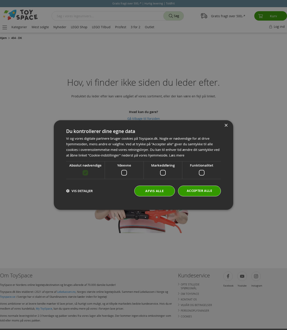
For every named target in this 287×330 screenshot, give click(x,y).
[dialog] (143, 165)
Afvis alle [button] (154, 191)
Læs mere (176, 155)
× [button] (226, 125)
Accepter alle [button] (199, 191)
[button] (79, 190)
